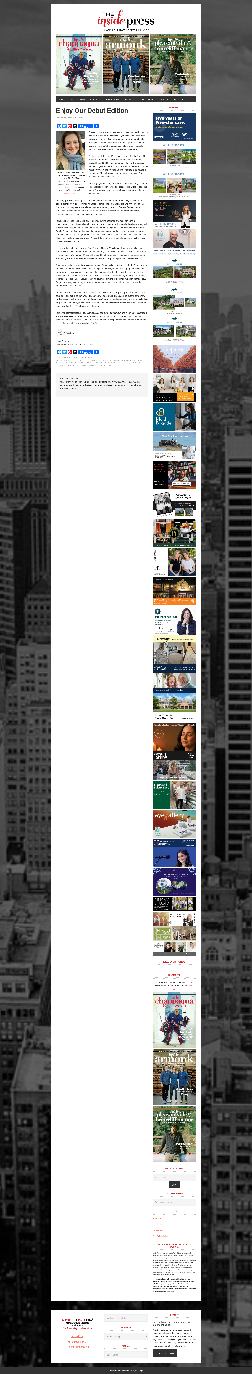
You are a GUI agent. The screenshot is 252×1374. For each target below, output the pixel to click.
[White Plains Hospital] (174, 140)
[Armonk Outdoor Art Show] (174, 778)
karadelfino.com (70, 193)
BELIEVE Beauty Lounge (87, 360)
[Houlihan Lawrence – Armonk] (174, 314)
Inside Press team (95, 363)
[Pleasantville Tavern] (174, 546)
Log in (141, 1370)
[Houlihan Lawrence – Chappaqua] (174, 285)
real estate (71, 365)
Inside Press (80, 363)
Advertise (157, 1218)
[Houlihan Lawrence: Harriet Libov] (174, 633)
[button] (191, 99)
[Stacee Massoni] (174, 459)
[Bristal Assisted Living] (174, 691)
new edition (124, 363)
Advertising (77, 1336)
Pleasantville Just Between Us (81, 358)
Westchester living (103, 365)
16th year (71, 360)
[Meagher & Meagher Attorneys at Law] (174, 488)
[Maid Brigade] (174, 430)
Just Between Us (110, 363)
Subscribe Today (165, 1353)
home (140, 360)
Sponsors (81, 365)
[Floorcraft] (174, 662)
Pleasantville (136, 363)
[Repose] (174, 372)
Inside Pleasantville (65, 363)
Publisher (60, 365)
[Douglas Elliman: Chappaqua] (174, 720)
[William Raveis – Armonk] (174, 169)
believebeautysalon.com (67, 187)
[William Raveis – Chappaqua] (174, 198)
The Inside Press (126, 51)
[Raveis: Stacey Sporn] (174, 227)
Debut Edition (117, 360)
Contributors (104, 360)
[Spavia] (174, 749)
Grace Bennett (131, 360)
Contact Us (157, 1224)
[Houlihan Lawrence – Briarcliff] (174, 343)
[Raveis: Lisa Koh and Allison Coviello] (174, 517)
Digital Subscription (161, 1230)
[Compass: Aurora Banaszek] (174, 575)
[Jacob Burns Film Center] (174, 604)
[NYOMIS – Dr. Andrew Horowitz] (174, 256)
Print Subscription (160, 1236)
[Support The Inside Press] (77, 1333)
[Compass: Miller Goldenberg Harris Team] (174, 401)
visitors (90, 365)
